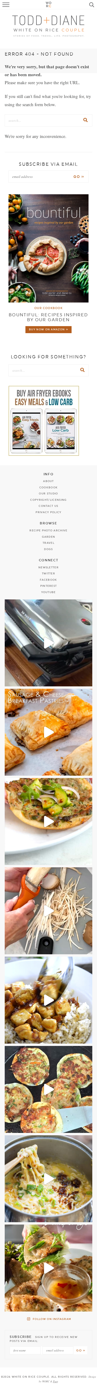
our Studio (48, 493)
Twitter (48, 573)
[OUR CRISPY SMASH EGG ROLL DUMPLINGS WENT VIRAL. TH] (48, 1089)
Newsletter (48, 567)
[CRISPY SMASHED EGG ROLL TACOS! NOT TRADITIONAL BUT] (48, 821)
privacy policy (48, 512)
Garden (48, 536)
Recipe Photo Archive (48, 530)
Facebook (48, 579)
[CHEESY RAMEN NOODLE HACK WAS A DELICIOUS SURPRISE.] (48, 1178)
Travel (48, 542)
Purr (55, 1381)
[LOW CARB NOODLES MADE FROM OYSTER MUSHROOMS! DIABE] (48, 910)
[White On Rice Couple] (49, 25)
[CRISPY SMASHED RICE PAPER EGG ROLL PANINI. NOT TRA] (48, 642)
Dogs (48, 549)
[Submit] (85, 120)
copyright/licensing (48, 499)
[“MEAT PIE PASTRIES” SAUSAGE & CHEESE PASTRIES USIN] (48, 732)
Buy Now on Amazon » (48, 329)
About (48, 481)
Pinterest (48, 585)
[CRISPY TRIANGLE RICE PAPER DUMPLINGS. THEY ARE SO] (48, 1268)
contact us (48, 506)
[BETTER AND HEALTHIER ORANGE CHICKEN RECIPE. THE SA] (48, 1000)
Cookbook (48, 487)
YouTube (48, 592)
